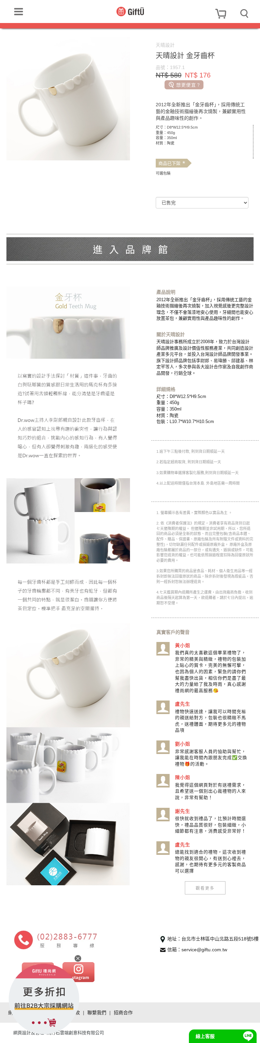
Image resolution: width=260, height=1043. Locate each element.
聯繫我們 (96, 1012)
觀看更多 (205, 888)
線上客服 (205, 1036)
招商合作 (123, 1012)
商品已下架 (171, 163)
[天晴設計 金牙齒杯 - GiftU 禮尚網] (130, 11)
